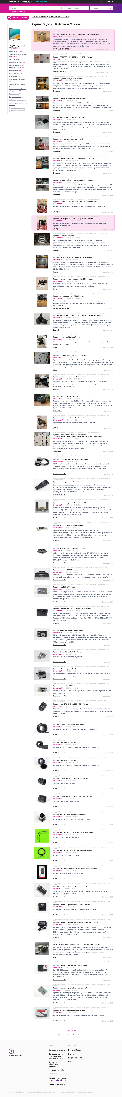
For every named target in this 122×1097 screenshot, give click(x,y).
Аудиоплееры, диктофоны (17, 79)
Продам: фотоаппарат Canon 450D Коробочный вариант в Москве (77, 315)
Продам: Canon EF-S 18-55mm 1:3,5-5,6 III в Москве (70, 704)
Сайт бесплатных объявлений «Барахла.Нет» (41, 1092)
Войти (102, 1)
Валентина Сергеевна (61, 308)
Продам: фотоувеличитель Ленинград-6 (68, 139)
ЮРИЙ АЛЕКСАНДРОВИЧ (62, 49)
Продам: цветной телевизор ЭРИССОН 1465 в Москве (72, 257)
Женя (55, 347)
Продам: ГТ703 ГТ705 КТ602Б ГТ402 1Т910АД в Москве (72, 57)
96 (78, 1034)
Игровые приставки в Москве (92, 199)
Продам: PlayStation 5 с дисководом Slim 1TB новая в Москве (75, 202)
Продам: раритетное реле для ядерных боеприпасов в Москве (76, 34)
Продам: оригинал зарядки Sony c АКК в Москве (70, 965)
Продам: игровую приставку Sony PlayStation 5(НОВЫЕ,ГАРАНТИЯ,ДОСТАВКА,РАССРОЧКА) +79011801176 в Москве (78, 435)
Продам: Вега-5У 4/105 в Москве (64, 760)
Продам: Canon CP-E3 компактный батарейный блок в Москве (75, 868)
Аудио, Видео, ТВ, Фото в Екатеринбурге (81, 31)
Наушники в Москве (58, 352)
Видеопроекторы (15, 97)
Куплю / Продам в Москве (59, 76)
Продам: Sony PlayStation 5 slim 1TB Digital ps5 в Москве (73, 219)
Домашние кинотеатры (17, 84)
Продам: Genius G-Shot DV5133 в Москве (67, 652)
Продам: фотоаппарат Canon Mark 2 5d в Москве (70, 418)
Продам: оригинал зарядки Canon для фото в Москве (72, 988)
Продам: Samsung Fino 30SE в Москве (66, 686)
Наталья (56, 250)
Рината (55, 289)
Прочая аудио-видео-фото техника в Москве (96, 76)
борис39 (56, 389)
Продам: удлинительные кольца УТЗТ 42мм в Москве (72, 796)
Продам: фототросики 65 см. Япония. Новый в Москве (72, 850)
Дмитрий (56, 212)
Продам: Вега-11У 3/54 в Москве (64, 742)
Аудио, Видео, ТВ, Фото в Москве (75, 76)
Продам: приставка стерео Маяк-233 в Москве (69, 98)
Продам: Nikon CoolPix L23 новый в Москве (68, 630)
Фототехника (13, 51)
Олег (55, 957)
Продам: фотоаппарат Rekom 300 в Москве (68, 117)
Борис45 (56, 330)
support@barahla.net (57, 1080)
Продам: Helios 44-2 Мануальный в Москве (68, 724)
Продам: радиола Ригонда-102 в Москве (67, 79)
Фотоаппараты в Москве (104, 115)
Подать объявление (41, 1)
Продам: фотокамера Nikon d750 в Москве (68, 296)
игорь (55, 370)
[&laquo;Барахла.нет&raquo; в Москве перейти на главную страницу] (14, 1)
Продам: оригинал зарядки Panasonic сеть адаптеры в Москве (75, 923)
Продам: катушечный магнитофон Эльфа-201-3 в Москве (73, 180)
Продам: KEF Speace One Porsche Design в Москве (71, 459)
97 (82, 1034)
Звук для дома (14, 59)
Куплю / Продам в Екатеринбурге (61, 31)
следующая (72, 1030)
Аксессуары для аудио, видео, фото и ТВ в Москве (97, 351)
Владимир (57, 91)
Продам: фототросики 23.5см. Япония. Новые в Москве (73, 832)
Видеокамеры (14, 70)
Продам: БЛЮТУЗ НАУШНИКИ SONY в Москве (69, 355)
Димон (55, 428)
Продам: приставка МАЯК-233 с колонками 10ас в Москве (73, 158)
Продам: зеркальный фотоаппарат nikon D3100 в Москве (73, 279)
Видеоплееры (13, 76)
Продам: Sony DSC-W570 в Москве (65, 587)
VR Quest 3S (57, 411)
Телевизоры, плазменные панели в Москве (95, 255)
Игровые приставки (16, 62)
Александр (57, 451)
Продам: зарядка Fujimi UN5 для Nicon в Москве (70, 886)
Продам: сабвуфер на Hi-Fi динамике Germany (69, 548)
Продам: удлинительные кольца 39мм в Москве (70, 778)
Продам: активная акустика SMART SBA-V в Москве (71, 503)
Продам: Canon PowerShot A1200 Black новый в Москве (72, 609)
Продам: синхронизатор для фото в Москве (69, 1011)
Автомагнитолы (14, 73)
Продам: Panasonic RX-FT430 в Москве (66, 570)
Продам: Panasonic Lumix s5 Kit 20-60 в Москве (69, 377)
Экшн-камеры (14, 94)
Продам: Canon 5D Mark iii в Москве (65, 396)
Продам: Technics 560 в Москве (64, 236)
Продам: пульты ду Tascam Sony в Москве (68, 482)
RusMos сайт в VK (59, 474)
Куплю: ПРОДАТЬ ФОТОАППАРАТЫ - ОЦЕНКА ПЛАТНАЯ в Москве (76, 944)
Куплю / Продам (39, 16)
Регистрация (109, 1)
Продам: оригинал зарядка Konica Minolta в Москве (71, 905)
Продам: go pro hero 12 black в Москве (67, 337)
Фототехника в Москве (91, 115)
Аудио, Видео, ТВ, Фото (58, 16)
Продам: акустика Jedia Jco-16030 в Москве (68, 526)
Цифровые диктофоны (16, 100)
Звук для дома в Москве (91, 499)
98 (86, 1034)
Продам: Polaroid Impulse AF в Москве (66, 669)
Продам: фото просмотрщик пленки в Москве (69, 814)
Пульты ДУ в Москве (58, 479)
